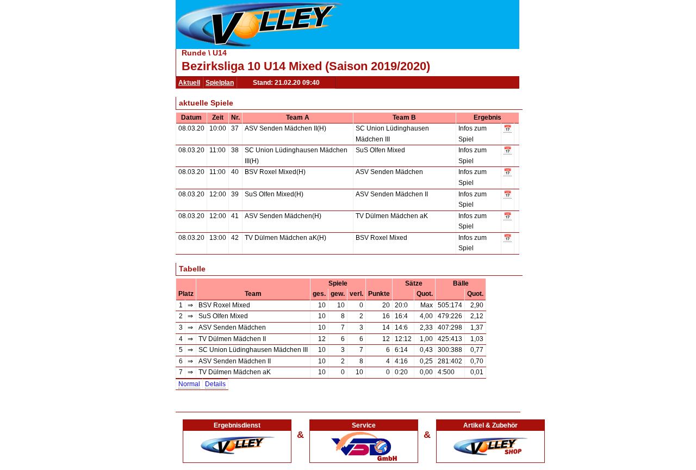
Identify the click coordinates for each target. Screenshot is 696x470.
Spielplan (220, 82)
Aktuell (189, 82)
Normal (189, 384)
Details (215, 384)
